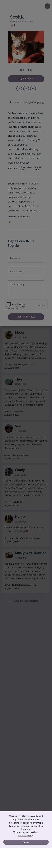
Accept (26, 842)
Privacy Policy (25, 835)
